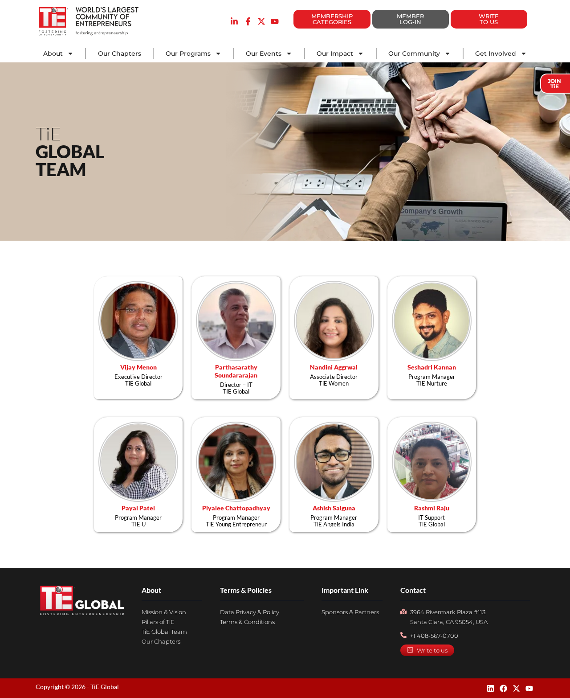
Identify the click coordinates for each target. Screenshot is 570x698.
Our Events (263, 53)
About (53, 53)
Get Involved (495, 53)
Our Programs (188, 53)
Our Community (414, 53)
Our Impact (335, 53)
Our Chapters (119, 53)
